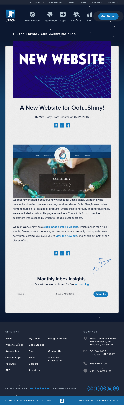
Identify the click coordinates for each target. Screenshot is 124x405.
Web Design (32, 20)
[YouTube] (103, 388)
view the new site (66, 236)
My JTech (34, 338)
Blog (31, 351)
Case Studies (36, 345)
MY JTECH (35, 2)
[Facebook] (97, 388)
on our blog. (82, 284)
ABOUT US (113, 2)
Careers (33, 364)
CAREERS (97, 2)
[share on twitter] (56, 125)
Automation (50, 20)
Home (8, 338)
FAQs (32, 357)
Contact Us (54, 351)
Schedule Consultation (55, 359)
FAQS (83, 2)
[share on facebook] (68, 125)
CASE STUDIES (55, 2)
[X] (90, 388)
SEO (89, 20)
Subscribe (101, 294)
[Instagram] (116, 388)
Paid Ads (76, 20)
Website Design (14, 345)
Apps (63, 20)
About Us (34, 370)
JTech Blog (46, 34)
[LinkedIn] (109, 388)
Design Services (57, 338)
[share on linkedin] (62, 125)
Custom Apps (13, 357)
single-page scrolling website (60, 227)
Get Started (108, 16)
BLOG (71, 2)
